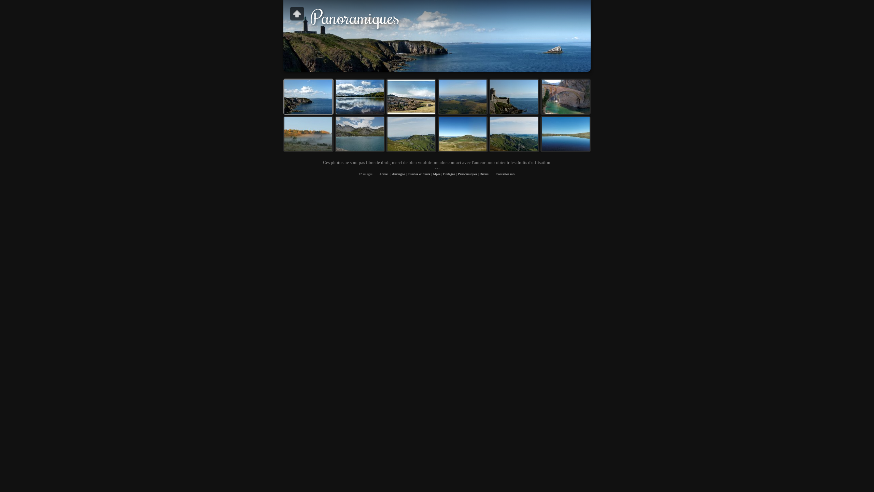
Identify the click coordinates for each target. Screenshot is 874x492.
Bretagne (449, 174)
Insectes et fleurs (419, 174)
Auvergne (398, 174)
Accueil (384, 174)
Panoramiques (467, 174)
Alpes (436, 174)
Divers (484, 174)
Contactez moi (506, 174)
